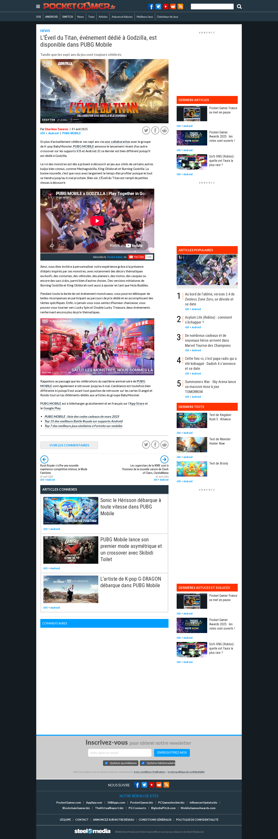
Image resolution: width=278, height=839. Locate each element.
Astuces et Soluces (122, 16)
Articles (103, 16)
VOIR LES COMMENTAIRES (69, 445)
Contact (82, 819)
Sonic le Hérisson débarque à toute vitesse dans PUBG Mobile (130, 506)
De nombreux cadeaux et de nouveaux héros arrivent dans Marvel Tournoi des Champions (208, 340)
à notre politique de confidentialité (186, 772)
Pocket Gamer (115, 257)
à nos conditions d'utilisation (149, 772)
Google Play (52, 408)
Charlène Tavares (56, 129)
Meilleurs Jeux (145, 16)
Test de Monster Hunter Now (220, 441)
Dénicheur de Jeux (167, 16)
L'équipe (65, 819)
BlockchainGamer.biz (76, 808)
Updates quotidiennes (123, 763)
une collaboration (117, 141)
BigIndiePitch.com (163, 808)
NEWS (45, 31)
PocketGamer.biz (141, 802)
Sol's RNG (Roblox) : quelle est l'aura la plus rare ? (222, 160)
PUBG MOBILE (71, 133)
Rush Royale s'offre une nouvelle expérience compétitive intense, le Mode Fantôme (63, 469)
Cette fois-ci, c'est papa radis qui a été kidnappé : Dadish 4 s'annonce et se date (211, 363)
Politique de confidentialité (197, 819)
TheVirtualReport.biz (109, 808)
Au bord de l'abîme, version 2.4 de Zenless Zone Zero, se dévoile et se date (210, 299)
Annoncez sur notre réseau (113, 819)
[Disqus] (104, 679)
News (80, 16)
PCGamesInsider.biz (171, 802)
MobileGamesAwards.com (198, 808)
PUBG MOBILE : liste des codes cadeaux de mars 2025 (81, 416)
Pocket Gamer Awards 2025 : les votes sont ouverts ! (222, 136)
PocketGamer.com (68, 802)
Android (53, 133)
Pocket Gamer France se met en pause (223, 110)
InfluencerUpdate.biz (203, 802)
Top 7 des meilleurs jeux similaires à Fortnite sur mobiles (83, 426)
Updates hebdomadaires (161, 763)
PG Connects (137, 808)
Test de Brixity (218, 463)
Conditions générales (155, 819)
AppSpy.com (94, 802)
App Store (137, 403)
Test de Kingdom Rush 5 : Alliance (220, 417)
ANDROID (51, 16)
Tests (91, 16)
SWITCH (67, 16)
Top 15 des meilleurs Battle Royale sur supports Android (83, 421)
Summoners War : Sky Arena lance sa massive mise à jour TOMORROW (210, 387)
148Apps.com (116, 802)
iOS (38, 16)
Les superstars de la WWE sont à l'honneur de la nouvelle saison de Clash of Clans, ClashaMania (145, 469)
